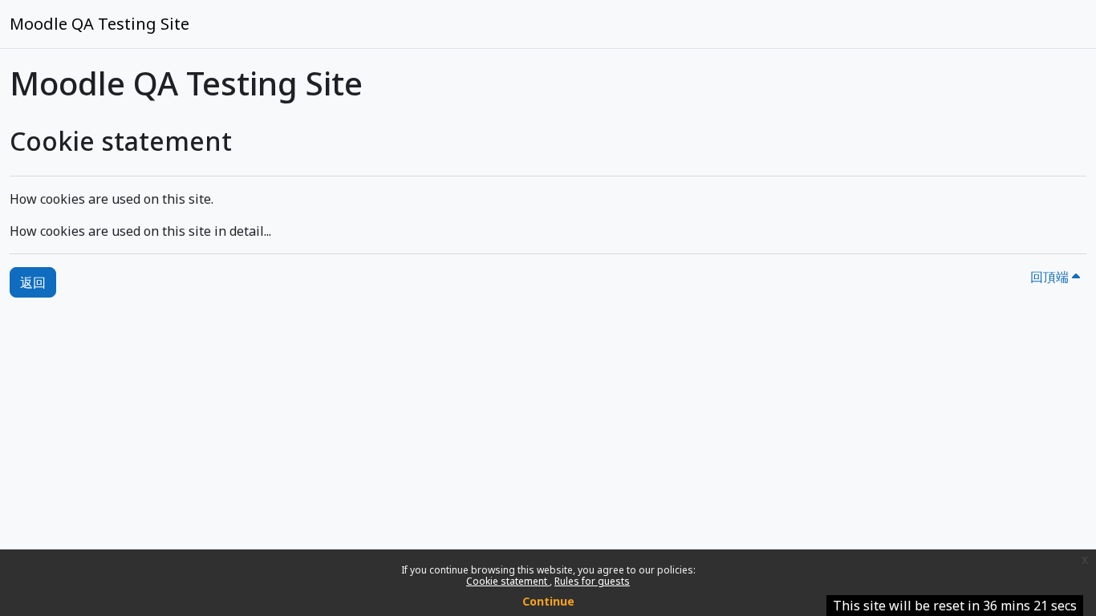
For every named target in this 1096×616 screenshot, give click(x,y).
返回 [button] (33, 282)
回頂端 (1051, 277)
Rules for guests (592, 581)
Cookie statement (508, 581)
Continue (548, 601)
